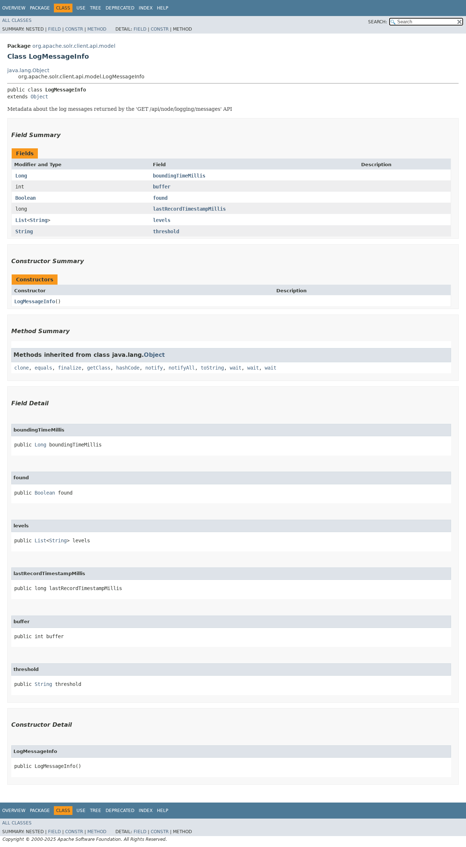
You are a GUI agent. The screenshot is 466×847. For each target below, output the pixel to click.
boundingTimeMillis (179, 176)
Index (146, 8)
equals (43, 368)
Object (39, 96)
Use (81, 8)
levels (161, 220)
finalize (69, 368)
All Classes (17, 20)
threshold (166, 231)
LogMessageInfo (34, 301)
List (21, 220)
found (160, 198)
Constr (74, 29)
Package (40, 8)
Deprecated (120, 8)
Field (54, 29)
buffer (161, 187)
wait (235, 368)
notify (154, 368)
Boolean (25, 198)
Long (21, 176)
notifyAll (182, 368)
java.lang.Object (28, 70)
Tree (95, 8)
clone (21, 368)
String (38, 220)
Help (162, 8)
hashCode (127, 368)
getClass (98, 368)
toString (212, 368)
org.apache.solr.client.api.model (73, 46)
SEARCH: (377, 21)
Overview (13, 8)
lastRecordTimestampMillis (189, 209)
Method (96, 29)
